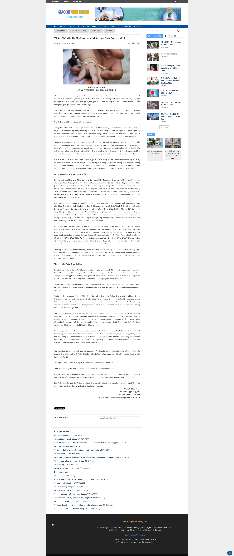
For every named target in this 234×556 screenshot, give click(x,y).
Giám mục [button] (56, 1)
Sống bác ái (59, 476)
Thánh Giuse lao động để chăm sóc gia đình (72, 509)
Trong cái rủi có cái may (64, 483)
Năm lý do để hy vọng (63, 446)
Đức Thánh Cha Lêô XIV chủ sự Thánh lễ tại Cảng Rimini (170, 116)
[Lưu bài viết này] (138, 43)
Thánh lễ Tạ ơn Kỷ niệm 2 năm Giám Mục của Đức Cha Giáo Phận (170, 80)
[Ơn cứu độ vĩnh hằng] (153, 57)
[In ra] (133, 43)
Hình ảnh (150, 134)
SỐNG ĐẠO (103, 26)
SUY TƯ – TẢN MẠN (125, 26)
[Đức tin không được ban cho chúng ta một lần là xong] (153, 67)
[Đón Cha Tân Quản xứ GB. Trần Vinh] (155, 143)
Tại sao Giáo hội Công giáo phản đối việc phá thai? (75, 498)
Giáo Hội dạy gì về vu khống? (66, 490)
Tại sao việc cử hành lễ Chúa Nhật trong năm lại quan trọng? (78, 505)
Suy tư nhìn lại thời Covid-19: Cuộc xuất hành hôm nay (76, 479)
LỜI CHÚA (81, 26)
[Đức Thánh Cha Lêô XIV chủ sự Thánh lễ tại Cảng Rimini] (153, 116)
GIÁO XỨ (62, 26)
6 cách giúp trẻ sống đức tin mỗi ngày (70, 461)
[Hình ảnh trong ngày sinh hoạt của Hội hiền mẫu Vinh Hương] (173, 155)
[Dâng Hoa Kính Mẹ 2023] (173, 143)
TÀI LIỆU (112, 26)
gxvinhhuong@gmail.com (135, 535)
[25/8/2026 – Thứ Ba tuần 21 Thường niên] (153, 45)
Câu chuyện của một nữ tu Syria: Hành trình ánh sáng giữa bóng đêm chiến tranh (86, 457)
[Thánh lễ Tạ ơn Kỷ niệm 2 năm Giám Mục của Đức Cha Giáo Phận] (153, 81)
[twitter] (175, 2)
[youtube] (180, 2)
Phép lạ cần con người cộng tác (67, 468)
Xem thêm (164, 127)
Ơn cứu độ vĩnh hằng (169, 54)
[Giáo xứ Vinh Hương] (73, 14)
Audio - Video (139, 26)
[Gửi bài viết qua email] (129, 43)
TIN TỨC (71, 26)
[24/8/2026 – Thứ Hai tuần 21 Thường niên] (153, 105)
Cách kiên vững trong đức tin (66, 487)
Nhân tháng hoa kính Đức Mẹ (66, 501)
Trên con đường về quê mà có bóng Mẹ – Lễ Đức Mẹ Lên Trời (79, 450)
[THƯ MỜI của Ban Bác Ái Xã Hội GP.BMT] (153, 93)
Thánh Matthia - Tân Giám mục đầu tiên (71, 494)
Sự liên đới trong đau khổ (65, 454)
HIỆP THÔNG (91, 26)
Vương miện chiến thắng (64, 435)
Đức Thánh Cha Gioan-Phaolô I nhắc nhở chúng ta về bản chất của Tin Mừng (85, 443)
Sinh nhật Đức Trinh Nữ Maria (67, 439)
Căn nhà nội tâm (61, 465)
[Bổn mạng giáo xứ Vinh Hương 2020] (155, 155)
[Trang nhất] (55, 26)
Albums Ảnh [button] (77, 1)
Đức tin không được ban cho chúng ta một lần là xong (170, 68)
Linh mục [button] (66, 1)
